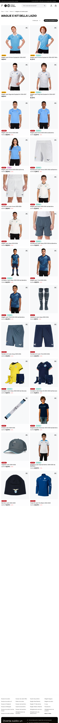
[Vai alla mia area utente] (51, 6)
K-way (46, 704)
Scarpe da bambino (21, 704)
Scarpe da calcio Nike (21, 698)
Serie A (12, 11)
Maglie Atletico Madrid (36, 706)
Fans (2, 11)
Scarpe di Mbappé (6, 706)
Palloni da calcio (20, 701)
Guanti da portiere (35, 698)
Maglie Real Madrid (35, 701)
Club (7, 11)
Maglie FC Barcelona (35, 704)
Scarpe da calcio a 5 (6, 701)
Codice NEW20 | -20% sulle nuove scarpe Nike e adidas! (37, 1)
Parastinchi (47, 706)
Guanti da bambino (21, 706)
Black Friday (48, 713)
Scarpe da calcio (5, 698)
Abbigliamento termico (36, 709)
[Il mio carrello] (55, 6)
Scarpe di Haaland (6, 704)
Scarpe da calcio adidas (7, 713)
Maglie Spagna (48, 698)
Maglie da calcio (49, 701)
